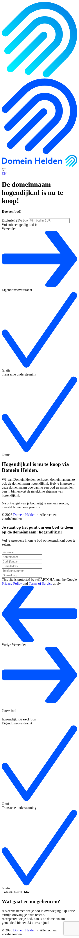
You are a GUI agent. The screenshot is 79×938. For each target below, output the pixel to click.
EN (4, 174)
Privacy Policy (12, 583)
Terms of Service (40, 583)
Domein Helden (24, 515)
